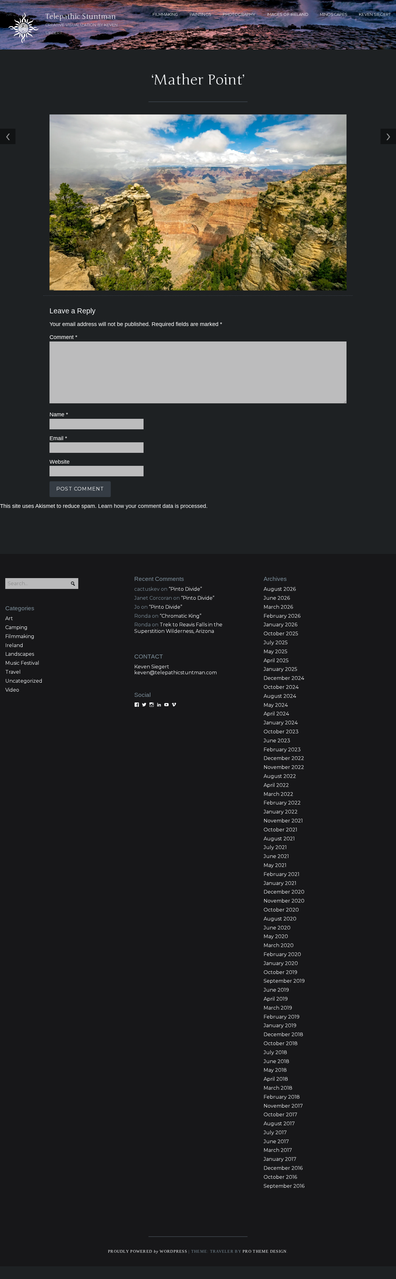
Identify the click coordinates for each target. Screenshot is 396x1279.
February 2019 (281, 1017)
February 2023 (282, 750)
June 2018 (276, 1061)
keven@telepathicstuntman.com (175, 673)
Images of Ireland (287, 14)
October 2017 (280, 1115)
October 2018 (281, 1043)
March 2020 (279, 945)
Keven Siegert (151, 667)
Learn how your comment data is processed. (153, 506)
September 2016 (284, 1186)
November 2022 (284, 767)
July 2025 (276, 643)
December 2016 (283, 1168)
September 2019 (284, 981)
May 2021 (275, 865)
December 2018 (283, 1034)
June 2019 (276, 990)
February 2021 (281, 874)
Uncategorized (23, 681)
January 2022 (281, 812)
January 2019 (280, 1025)
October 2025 (281, 634)
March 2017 (278, 1150)
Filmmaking (19, 636)
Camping (16, 627)
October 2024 (281, 687)
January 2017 (280, 1159)
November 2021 (283, 821)
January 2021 (280, 883)
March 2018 (278, 1088)
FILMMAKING (165, 14)
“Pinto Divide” (185, 589)
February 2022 (282, 803)
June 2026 (277, 598)
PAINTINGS (200, 14)
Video (12, 690)
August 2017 (279, 1124)
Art (9, 618)
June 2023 (277, 741)
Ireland (14, 645)
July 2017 (275, 1132)
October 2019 (280, 972)
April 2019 (276, 999)
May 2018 (275, 1070)
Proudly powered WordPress (147, 1251)
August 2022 (280, 776)
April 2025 (276, 660)
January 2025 (280, 669)
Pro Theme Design (264, 1251)
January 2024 (281, 723)
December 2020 (284, 892)
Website (60, 462)
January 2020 (281, 963)
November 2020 (284, 901)
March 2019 (278, 1008)
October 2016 (280, 1177)
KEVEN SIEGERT (375, 14)
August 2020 (280, 919)
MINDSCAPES (333, 14)
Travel (13, 672)
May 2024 (276, 705)
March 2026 (278, 607)
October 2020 (281, 910)
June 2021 (276, 856)
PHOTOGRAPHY (239, 14)
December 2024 (284, 678)
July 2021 (275, 847)
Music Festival (22, 663)
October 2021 (280, 830)
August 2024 (280, 696)
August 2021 (279, 839)
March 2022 (278, 794)
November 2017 (283, 1106)
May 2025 (275, 652)
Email (58, 438)
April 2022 (276, 785)
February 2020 (282, 954)
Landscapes (19, 654)
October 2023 (281, 732)
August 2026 (280, 589)
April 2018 (276, 1079)
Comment (63, 337)
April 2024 (276, 714)
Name (59, 414)
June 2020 (277, 928)
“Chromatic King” (180, 616)
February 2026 (282, 616)
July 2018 (275, 1052)
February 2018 (282, 1097)
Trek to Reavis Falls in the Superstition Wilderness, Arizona (178, 628)
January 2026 (280, 625)
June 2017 (276, 1141)
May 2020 (276, 936)
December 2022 (284, 758)
